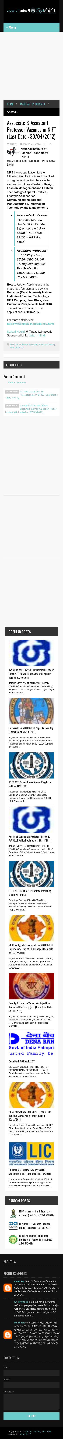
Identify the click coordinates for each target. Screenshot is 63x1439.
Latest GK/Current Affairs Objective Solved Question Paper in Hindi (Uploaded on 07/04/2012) (31, 409)
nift (22, 347)
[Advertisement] (31, 68)
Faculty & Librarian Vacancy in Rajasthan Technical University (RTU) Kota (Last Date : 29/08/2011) (31, 1007)
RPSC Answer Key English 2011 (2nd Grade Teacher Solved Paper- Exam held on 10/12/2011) (30, 1115)
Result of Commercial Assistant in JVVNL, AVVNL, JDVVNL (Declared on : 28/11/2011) (30, 838)
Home (10, 104)
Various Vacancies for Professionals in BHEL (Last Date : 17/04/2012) (31, 395)
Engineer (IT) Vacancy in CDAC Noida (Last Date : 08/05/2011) (35, 1225)
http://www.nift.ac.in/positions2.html (30, 323)
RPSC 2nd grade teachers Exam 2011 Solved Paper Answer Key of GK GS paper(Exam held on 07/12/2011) (31, 949)
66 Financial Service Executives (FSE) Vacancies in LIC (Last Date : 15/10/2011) (30, 1172)
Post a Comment (17, 382)
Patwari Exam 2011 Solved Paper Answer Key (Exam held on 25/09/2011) (31, 730)
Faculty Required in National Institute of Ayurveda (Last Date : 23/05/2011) (36, 1239)
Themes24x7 (24, 1434)
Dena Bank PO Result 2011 (22, 1061)
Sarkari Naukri (16, 331)
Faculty (51, 344)
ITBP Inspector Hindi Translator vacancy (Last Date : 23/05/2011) (36, 1213)
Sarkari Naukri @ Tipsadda (38, 1431)
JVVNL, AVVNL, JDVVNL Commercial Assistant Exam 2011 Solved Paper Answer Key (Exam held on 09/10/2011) (31, 673)
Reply (13, 143)
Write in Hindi (37, 335)
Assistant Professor (32, 104)
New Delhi (15, 347)
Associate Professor (38, 344)
